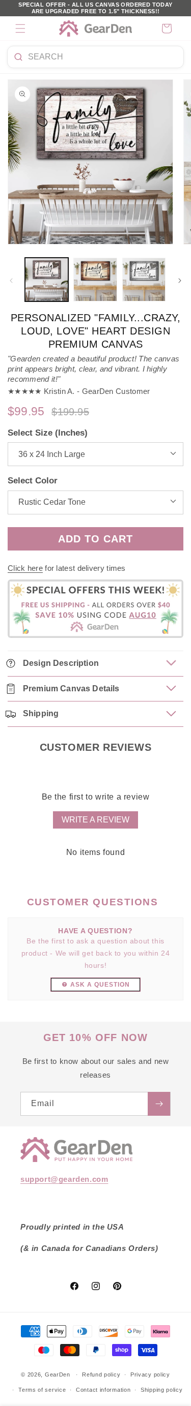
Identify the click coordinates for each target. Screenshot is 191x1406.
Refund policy (101, 1374)
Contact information (103, 1390)
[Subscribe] (159, 1104)
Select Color (33, 480)
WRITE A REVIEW (95, 819)
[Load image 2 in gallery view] (95, 279)
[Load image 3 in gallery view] (144, 279)
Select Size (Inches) (48, 433)
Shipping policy (162, 1390)
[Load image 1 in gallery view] (46, 279)
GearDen (57, 1374)
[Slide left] (11, 280)
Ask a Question (100, 984)
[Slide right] (180, 280)
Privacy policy (150, 1374)
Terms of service (42, 1390)
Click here (25, 568)
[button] (20, 28)
